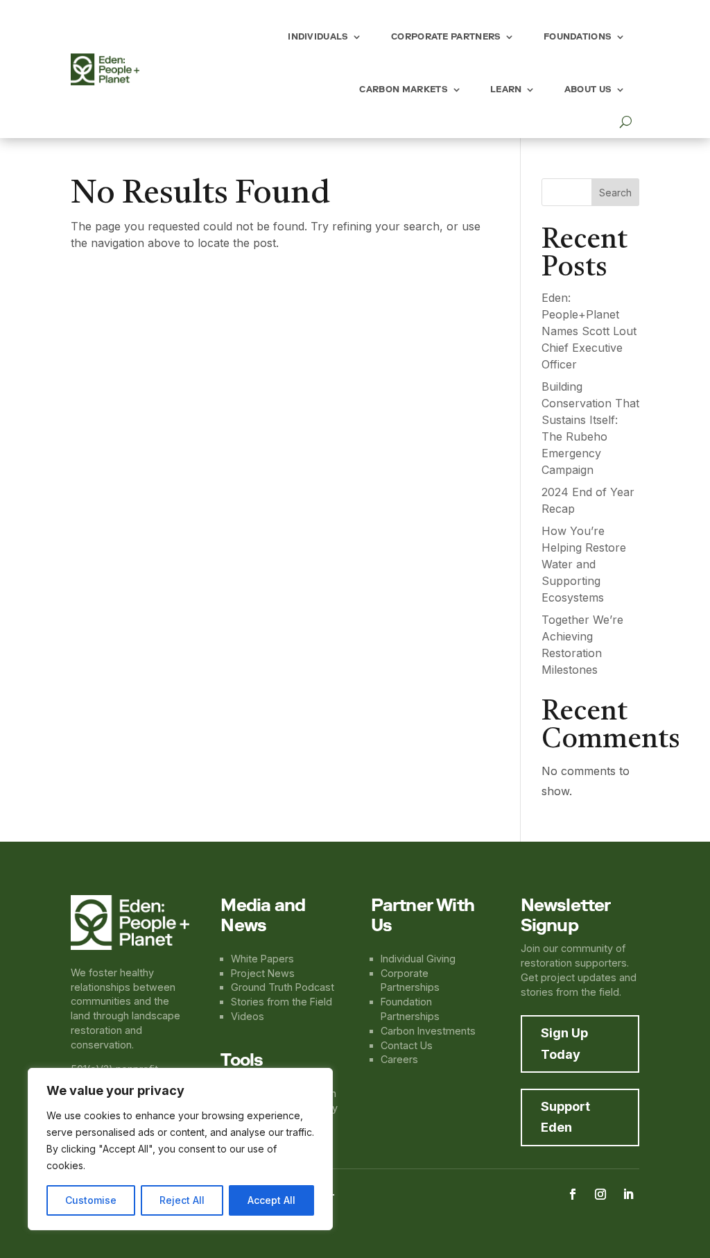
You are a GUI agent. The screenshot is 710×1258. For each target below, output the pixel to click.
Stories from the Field (281, 1002)
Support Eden (565, 1117)
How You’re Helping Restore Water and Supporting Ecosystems (584, 564)
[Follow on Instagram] (600, 1194)
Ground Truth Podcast (282, 987)
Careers (399, 1059)
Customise (90, 1200)
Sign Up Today (564, 1044)
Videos (247, 1016)
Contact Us (407, 1045)
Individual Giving (418, 958)
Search (615, 192)
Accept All (271, 1200)
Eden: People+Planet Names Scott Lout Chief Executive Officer (589, 331)
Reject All (182, 1200)
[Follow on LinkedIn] (628, 1194)
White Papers (262, 958)
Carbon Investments (428, 1031)
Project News (263, 973)
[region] (180, 1149)
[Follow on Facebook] (573, 1194)
